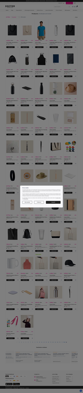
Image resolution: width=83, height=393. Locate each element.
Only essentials (27, 202)
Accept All (53, 202)
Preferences (39, 202)
